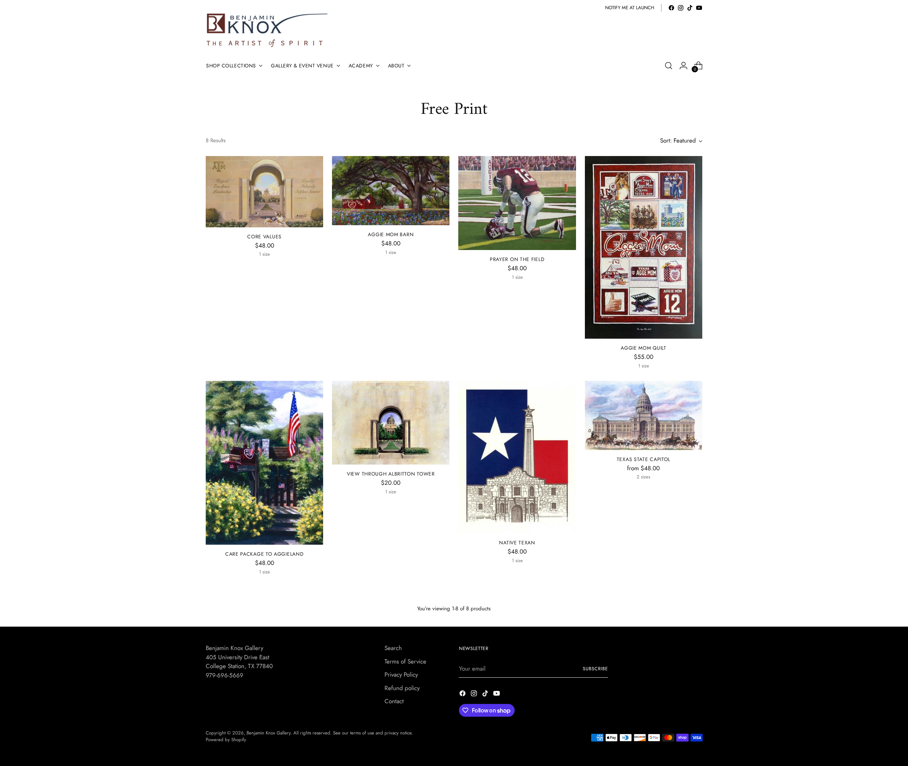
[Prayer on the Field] (517, 203)
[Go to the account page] (683, 66)
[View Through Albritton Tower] (390, 423)
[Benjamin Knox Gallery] (268, 30)
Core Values (264, 236)
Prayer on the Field (517, 259)
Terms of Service (405, 661)
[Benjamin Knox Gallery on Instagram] (680, 8)
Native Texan (517, 542)
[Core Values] (264, 191)
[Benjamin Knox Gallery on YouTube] (699, 8)
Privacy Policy (401, 674)
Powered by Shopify (226, 739)
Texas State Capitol (643, 459)
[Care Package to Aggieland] (264, 463)
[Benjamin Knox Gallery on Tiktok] (690, 8)
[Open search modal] (668, 66)
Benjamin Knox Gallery (268, 732)
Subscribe (595, 668)
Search (393, 648)
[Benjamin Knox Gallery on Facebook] (671, 8)
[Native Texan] (517, 457)
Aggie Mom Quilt (643, 347)
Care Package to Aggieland (264, 553)
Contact (394, 701)
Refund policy (402, 688)
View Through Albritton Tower (391, 473)
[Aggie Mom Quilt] (643, 247)
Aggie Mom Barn (391, 234)
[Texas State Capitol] (643, 415)
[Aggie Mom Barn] (390, 190)
